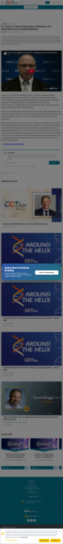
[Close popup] (59, 265)
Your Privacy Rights (11, 540)
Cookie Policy (24, 537)
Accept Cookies (44, 540)
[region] (31, 536)
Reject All (55, 540)
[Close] (60, 531)
